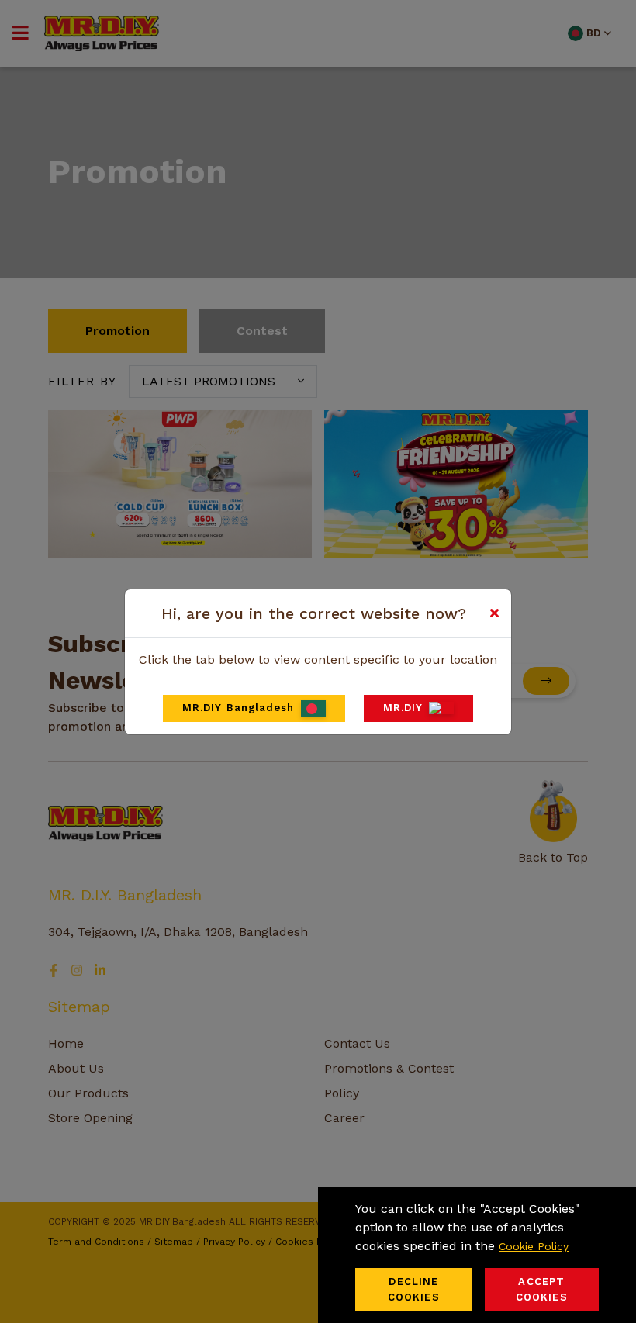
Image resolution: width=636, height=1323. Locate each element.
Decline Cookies (414, 1289)
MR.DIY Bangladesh (238, 707)
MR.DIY (403, 707)
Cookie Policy (534, 1246)
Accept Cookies (542, 1289)
